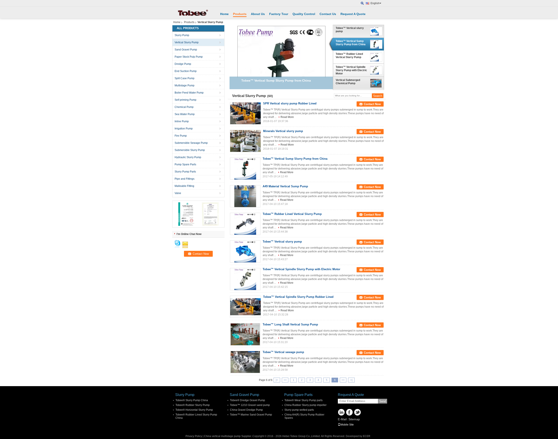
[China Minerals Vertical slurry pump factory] (245, 141)
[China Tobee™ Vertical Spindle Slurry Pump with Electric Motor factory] (245, 279)
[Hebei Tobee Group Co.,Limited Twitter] (357, 412)
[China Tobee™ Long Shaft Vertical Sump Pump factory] (245, 334)
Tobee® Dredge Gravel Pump (247, 400)
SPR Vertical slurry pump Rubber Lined (289, 103)
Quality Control (304, 14)
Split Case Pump (184, 78)
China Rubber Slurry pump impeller (305, 405)
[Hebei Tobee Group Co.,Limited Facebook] (349, 412)
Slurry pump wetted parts (299, 409)
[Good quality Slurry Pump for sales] (186, 213)
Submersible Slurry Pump (190, 150)
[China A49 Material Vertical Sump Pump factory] (245, 196)
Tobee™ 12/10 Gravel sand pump (250, 405)
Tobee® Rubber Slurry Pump (192, 405)
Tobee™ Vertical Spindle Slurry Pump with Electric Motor (351, 70)
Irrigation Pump (184, 128)
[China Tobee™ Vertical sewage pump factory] (245, 362)
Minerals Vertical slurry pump (283, 131)
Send (382, 401)
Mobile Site (347, 424)
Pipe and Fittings (184, 178)
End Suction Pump (186, 71)
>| (351, 380)
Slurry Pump (182, 35)
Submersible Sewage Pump (191, 142)
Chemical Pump (184, 107)
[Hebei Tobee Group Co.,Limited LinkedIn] (341, 412)
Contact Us (328, 14)
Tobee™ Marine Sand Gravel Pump (251, 414)
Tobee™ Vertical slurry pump (350, 30)
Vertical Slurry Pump (187, 42)
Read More (287, 117)
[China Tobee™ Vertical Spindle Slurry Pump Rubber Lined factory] (245, 307)
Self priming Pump (185, 99)
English (375, 3)
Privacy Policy (193, 436)
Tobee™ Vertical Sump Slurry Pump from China (351, 43)
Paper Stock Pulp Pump (189, 56)
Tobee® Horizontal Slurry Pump (194, 409)
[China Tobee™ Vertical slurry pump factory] (245, 251)
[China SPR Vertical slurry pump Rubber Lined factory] (245, 113)
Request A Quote (353, 14)
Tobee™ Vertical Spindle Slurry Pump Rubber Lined (298, 296)
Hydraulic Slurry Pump (188, 157)
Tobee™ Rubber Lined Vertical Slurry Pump (349, 55)
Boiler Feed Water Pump (189, 92)
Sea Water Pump (185, 114)
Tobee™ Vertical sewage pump (283, 352)
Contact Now (372, 104)
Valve (178, 193)
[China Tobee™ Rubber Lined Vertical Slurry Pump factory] (245, 224)
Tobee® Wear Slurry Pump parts (303, 400)
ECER (366, 436)
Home (224, 14)
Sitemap (354, 419)
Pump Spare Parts (185, 164)
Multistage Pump (184, 85)
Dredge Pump (183, 63)
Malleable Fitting (184, 186)
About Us (258, 14)
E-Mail (342, 419)
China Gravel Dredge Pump (246, 409)
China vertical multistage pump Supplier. (228, 436)
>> (343, 380)
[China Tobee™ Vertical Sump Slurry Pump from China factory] (245, 169)
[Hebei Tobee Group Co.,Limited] (362, 3)
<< (285, 380)
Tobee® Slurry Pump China (191, 400)
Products (240, 14)
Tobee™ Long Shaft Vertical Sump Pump (290, 324)
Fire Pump (181, 135)
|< (277, 380)
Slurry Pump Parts (185, 171)
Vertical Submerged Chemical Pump (348, 82)
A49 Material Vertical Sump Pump (285, 186)
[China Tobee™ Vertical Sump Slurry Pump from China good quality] (281, 69)
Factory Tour (278, 14)
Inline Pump (182, 121)
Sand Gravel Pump (186, 49)
